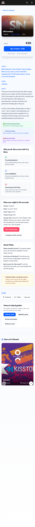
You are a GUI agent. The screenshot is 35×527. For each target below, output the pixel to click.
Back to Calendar (8, 10)
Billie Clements (6, 69)
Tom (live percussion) (18, 74)
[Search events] (27, 3)
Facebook (8, 297)
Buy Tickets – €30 (17, 49)
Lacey (12, 71)
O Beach (4, 84)
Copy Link (27, 297)
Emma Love (5, 71)
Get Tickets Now (11, 229)
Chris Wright (16, 69)
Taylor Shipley (26, 69)
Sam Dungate (10, 76)
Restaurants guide (11, 319)
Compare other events (13, 235)
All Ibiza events (10, 324)
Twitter (19, 297)
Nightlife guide (23, 314)
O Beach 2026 (9, 314)
